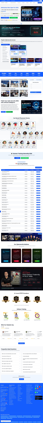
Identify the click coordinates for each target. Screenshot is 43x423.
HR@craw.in (4, 409)
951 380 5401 (4, 407)
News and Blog (19, 387)
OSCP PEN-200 (10, 402)
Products (27, 2)
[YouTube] (39, 386)
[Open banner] (0, 211)
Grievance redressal (20, 398)
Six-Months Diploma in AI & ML (29, 387)
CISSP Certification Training (5, 230)
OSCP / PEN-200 (28, 392)
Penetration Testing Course (12, 392)
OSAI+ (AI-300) (28, 393)
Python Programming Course (5, 204)
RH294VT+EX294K (4, 197)
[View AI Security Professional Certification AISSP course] (31, 107)
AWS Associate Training (3, 418)
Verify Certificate (19, 400)
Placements (19, 2)
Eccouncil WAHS (11, 401)
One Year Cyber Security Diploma (5, 171)
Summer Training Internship (29, 403)
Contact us (34, 2)
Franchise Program (20, 388)
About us (19, 386)
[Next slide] (26, 83)
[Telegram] (37, 392)
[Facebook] (35, 386)
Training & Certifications (13, 2)
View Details (38, 174)
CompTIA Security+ (11, 403)
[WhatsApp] (35, 388)
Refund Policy (19, 396)
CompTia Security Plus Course (12, 393)
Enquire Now (39, 2)
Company (23, 2)
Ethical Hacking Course (4, 192)
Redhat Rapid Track (11, 404)
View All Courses (39, 167)
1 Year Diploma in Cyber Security (12, 387)
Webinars (19, 399)
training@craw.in (4, 408)
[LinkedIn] (41, 386)
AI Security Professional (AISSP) (29, 394)
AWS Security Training (28, 402)
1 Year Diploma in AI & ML (29, 386)
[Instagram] (37, 388)
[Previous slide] (2, 83)
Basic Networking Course (11, 391)
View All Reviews (21, 343)
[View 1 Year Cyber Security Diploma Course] (31, 13)
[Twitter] (37, 386)
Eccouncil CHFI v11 (11, 400)
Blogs (31, 2)
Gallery (18, 397)
